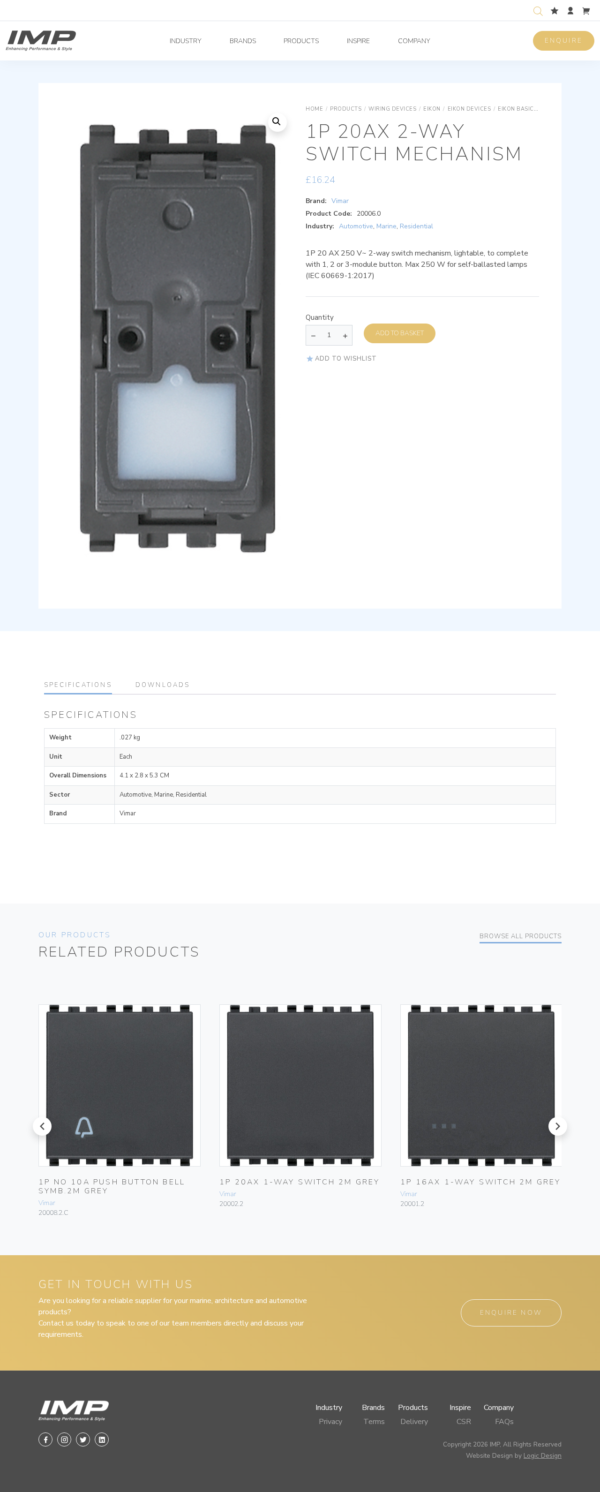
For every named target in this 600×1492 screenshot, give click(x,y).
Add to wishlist (346, 358)
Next (275, 348)
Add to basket (399, 333)
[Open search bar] (538, 10)
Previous (79, 348)
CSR (464, 1422)
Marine (386, 226)
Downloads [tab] (162, 685)
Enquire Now (511, 1312)
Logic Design (543, 1455)
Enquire (564, 40)
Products (301, 41)
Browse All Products (521, 936)
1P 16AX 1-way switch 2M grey (480, 1182)
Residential (416, 226)
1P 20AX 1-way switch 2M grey (299, 1182)
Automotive (356, 226)
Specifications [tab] (78, 685)
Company (414, 41)
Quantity (320, 317)
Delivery (414, 1422)
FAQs (504, 1422)
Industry (186, 41)
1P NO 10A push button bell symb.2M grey (111, 1186)
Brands (243, 41)
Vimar (340, 200)
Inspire (358, 41)
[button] (277, 122)
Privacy (330, 1422)
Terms (374, 1422)
